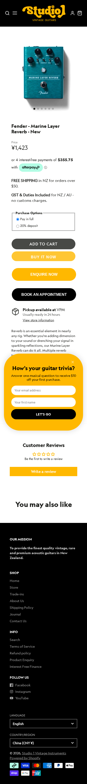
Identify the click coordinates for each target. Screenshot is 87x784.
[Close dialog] (72, 361)
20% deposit (29, 225)
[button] (34, 109)
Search (15, 640)
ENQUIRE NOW (44, 274)
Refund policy (20, 653)
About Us (17, 601)
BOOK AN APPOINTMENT (44, 294)
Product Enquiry (22, 660)
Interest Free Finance (26, 666)
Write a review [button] (43, 471)
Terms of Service (22, 646)
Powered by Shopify (25, 758)
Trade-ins (17, 594)
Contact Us (18, 621)
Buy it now (43, 257)
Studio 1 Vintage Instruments (44, 753)
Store (14, 587)
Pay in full (26, 219)
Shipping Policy (21, 607)
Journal (15, 614)
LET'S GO (43, 414)
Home (14, 581)
